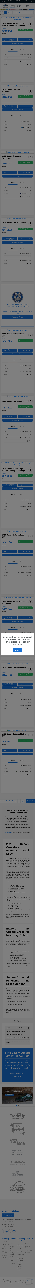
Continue (17, 650)
